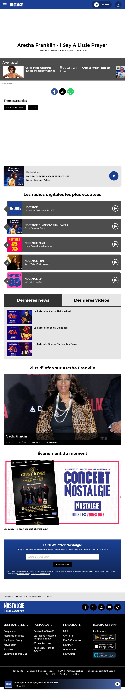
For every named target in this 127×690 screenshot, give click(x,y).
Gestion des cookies (69, 674)
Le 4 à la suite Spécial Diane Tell (50, 327)
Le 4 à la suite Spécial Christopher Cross (55, 343)
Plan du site (17, 670)
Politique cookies (74, 670)
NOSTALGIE (31, 207)
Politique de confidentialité (100, 670)
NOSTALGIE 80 (33, 278)
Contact (31, 670)
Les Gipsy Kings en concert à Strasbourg (26, 528)
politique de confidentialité (40, 574)
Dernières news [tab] (33, 300)
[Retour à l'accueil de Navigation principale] (16, 5)
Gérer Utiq (51, 674)
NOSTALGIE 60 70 (35, 242)
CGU (60, 670)
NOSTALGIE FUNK (35, 260)
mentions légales (23, 574)
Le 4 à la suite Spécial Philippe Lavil (52, 311)
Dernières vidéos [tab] (91, 300)
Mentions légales (46, 670)
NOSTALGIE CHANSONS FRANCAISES (47, 176)
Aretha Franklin (16, 436)
